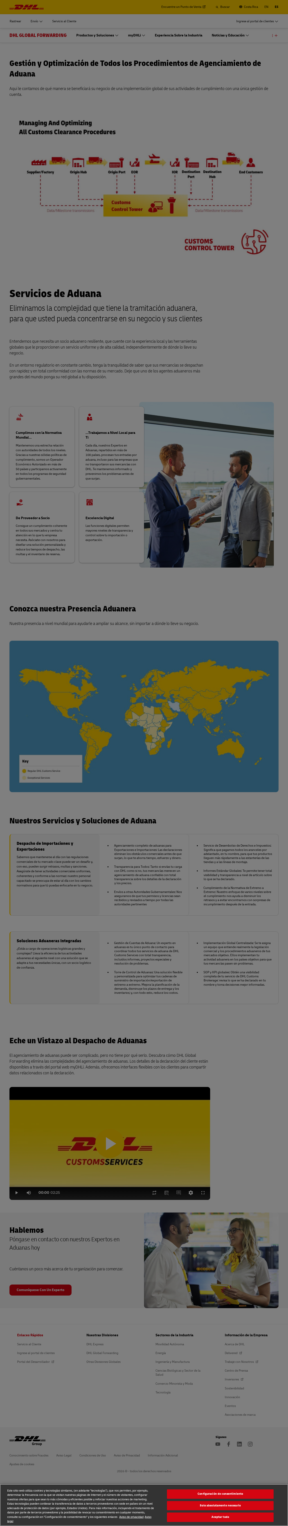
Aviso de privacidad (131, 1517)
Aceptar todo (220, 1517)
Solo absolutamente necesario (220, 1505)
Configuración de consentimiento (220, 1494)
